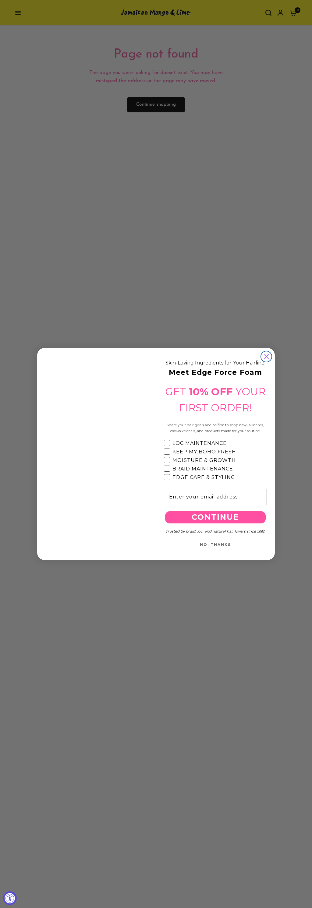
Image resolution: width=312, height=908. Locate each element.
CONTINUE (215, 517)
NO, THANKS (215, 544)
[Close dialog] (266, 356)
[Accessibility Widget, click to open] (10, 898)
